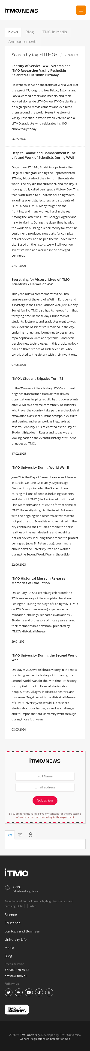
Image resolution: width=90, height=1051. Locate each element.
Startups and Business (22, 931)
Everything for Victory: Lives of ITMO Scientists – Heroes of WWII (41, 281)
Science (11, 915)
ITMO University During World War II (40, 467)
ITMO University (29, 1035)
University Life (16, 940)
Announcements (22, 41)
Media (9, 948)
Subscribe (45, 800)
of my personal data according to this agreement (45, 817)
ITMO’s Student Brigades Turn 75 (37, 378)
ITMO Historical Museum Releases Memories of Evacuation (38, 580)
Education (13, 923)
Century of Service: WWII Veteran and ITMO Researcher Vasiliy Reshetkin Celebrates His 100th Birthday (41, 70)
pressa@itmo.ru (16, 976)
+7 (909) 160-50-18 (17, 970)
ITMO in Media (54, 32)
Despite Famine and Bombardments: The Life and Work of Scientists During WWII (44, 155)
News (13, 32)
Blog (30, 32)
